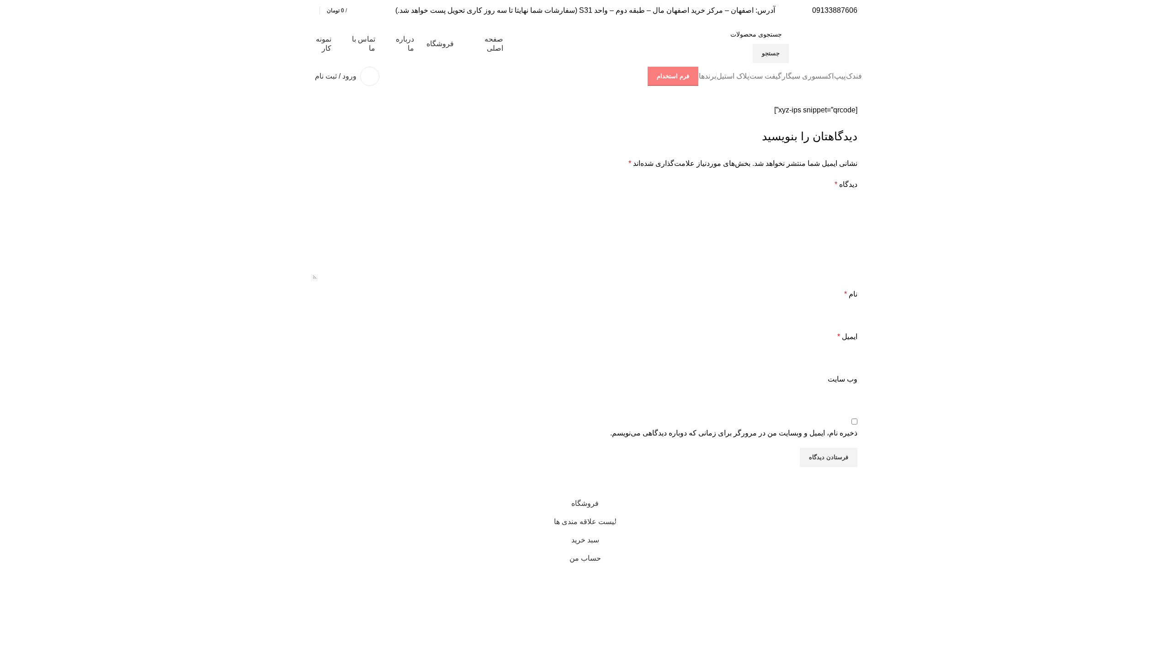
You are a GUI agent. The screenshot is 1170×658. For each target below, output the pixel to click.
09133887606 (834, 10)
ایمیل (847, 336)
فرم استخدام (673, 76)
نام (850, 294)
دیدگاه (846, 184)
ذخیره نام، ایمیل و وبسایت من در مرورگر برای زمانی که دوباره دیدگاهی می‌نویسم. (733, 433)
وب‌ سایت (842, 379)
